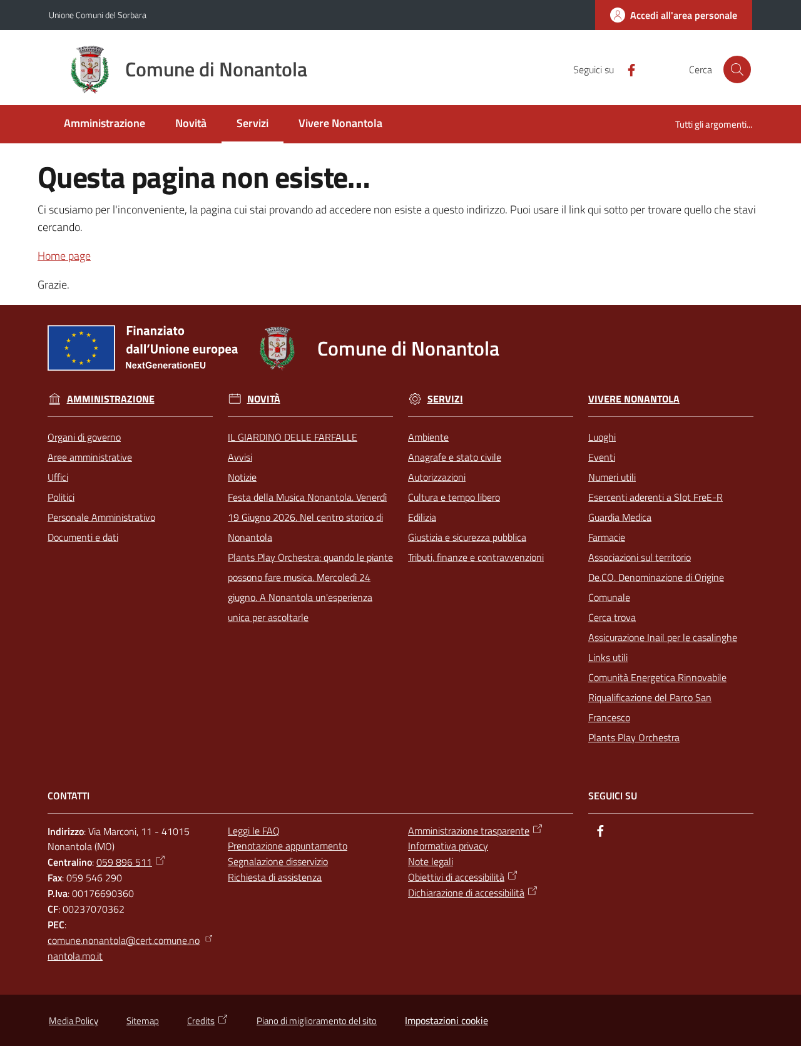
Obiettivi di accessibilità (456, 876)
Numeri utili (612, 477)
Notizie (242, 477)
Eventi (601, 456)
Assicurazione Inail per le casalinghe (662, 637)
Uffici (58, 477)
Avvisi (240, 456)
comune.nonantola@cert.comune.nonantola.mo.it (124, 948)
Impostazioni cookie (446, 1020)
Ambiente (428, 436)
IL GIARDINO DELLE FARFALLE (292, 436)
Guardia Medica (619, 517)
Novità (263, 399)
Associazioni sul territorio (639, 557)
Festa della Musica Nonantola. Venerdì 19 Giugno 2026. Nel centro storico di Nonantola (307, 517)
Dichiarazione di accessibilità (466, 892)
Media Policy (73, 1020)
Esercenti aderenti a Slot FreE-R (655, 497)
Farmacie (606, 537)
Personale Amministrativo (101, 517)
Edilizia (422, 517)
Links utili (608, 657)
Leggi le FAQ (254, 830)
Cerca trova (612, 617)
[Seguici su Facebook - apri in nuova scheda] (626, 68)
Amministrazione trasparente (468, 830)
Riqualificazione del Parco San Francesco (650, 707)
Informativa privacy (448, 845)
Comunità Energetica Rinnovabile (657, 677)
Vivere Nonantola (634, 399)
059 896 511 (124, 861)
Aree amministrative (90, 456)
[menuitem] (104, 124)
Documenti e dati (83, 537)
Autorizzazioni (437, 477)
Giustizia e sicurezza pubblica (467, 537)
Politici (61, 497)
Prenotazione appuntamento (287, 845)
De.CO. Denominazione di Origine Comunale (656, 587)
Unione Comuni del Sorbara (97, 14)
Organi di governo (84, 436)
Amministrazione (111, 399)
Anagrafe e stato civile (454, 456)
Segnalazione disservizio (278, 861)
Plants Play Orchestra (634, 737)
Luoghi (602, 436)
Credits (201, 1020)
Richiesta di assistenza (275, 876)
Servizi (445, 399)
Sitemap (142, 1020)
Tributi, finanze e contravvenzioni (476, 557)
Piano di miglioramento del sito (317, 1020)
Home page (64, 255)
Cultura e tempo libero (454, 497)
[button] (737, 69)
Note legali (430, 861)
